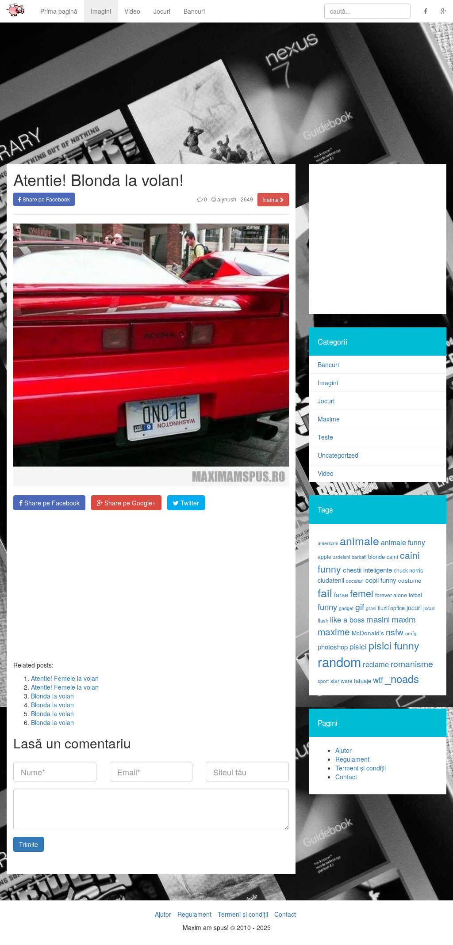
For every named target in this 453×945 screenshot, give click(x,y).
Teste (325, 437)
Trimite (28, 844)
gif (359, 606)
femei (361, 593)
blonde (376, 556)
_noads (402, 678)
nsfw (394, 632)
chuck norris (408, 570)
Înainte (271, 199)
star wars (341, 681)
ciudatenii (331, 580)
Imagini (101, 11)
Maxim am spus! (12, 11)
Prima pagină (58, 11)
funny (327, 606)
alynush (226, 199)
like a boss (347, 619)
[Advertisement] (151, 585)
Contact (346, 776)
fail (325, 592)
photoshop (333, 646)
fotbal (415, 595)
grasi (371, 608)
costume (410, 580)
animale (359, 540)
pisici (358, 646)
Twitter (189, 502)
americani (328, 543)
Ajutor (343, 750)
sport (323, 680)
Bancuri (194, 11)
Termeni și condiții (360, 767)
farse (341, 594)
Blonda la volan (52, 695)
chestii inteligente (367, 569)
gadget (346, 608)
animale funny (403, 542)
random (339, 661)
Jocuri (162, 11)
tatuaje (362, 680)
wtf (378, 679)
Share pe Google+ (129, 502)
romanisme (412, 663)
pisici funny (394, 645)
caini (392, 556)
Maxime (329, 418)
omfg (410, 633)
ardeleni (341, 557)
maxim (404, 619)
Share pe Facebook (45, 199)
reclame (376, 664)
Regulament (352, 759)
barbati (359, 557)
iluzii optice (391, 608)
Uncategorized (338, 455)
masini (378, 619)
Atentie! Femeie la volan (65, 678)
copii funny (380, 579)
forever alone (391, 595)
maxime (334, 631)
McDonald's (368, 633)
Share (51, 502)
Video (132, 11)
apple (324, 556)
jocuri (414, 607)
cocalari (355, 580)
